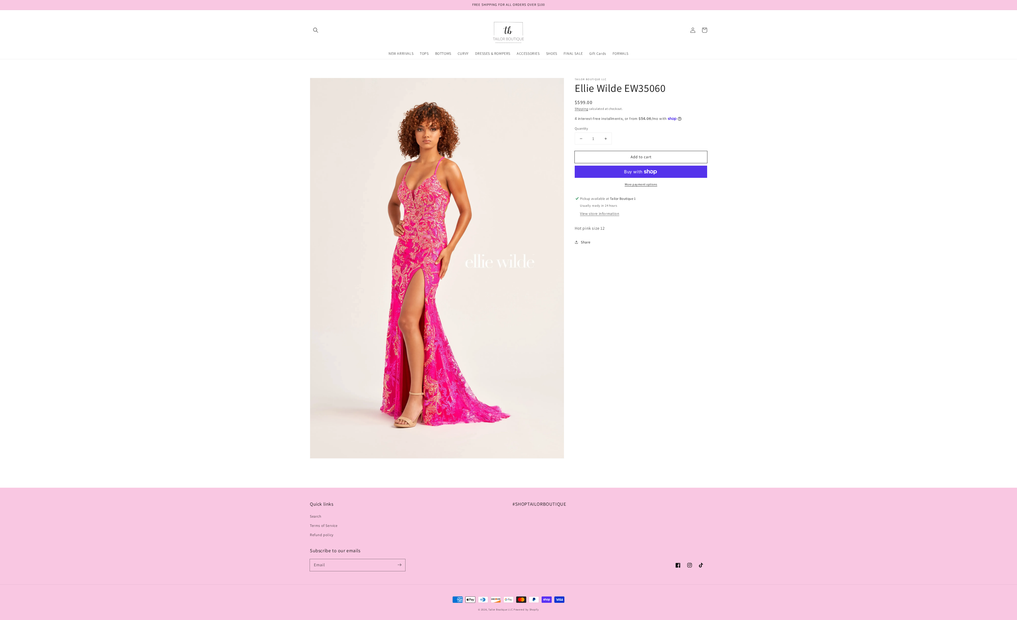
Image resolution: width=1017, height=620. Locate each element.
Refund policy (321, 534)
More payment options (641, 184)
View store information (599, 213)
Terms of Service (324, 525)
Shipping (581, 109)
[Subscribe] (399, 565)
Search (316, 516)
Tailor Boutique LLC (500, 609)
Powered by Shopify (526, 609)
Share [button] (586, 242)
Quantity (581, 128)
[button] (316, 30)
